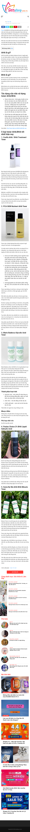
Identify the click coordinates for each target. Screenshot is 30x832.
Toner (2, 30)
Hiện (12, 48)
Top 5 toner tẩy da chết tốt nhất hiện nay (16, 128)
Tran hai (9, 21)
